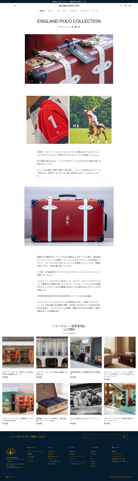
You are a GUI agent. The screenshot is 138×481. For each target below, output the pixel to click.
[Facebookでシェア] (72, 27)
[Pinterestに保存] (79, 27)
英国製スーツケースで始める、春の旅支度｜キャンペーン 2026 (51, 420)
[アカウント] (125, 6)
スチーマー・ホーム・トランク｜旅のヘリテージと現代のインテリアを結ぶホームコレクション (119, 374)
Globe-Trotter (117, 477)
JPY (15, 5)
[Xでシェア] (75, 27)
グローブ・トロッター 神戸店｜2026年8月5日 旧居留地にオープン (17, 373)
